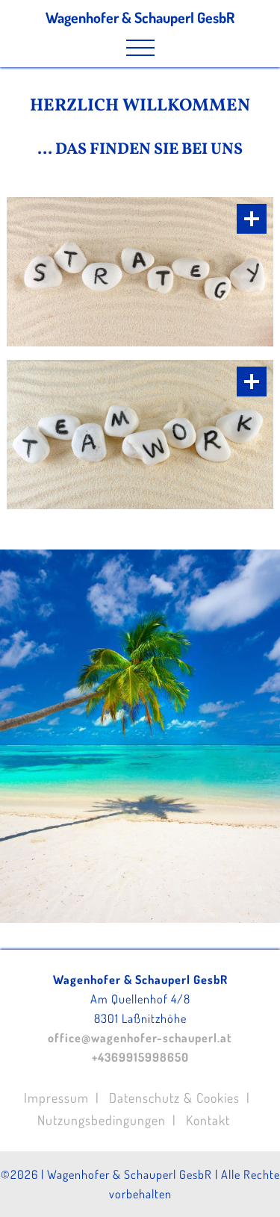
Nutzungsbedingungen (101, 1120)
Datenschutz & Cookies (174, 1097)
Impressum (56, 1097)
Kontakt (208, 1120)
